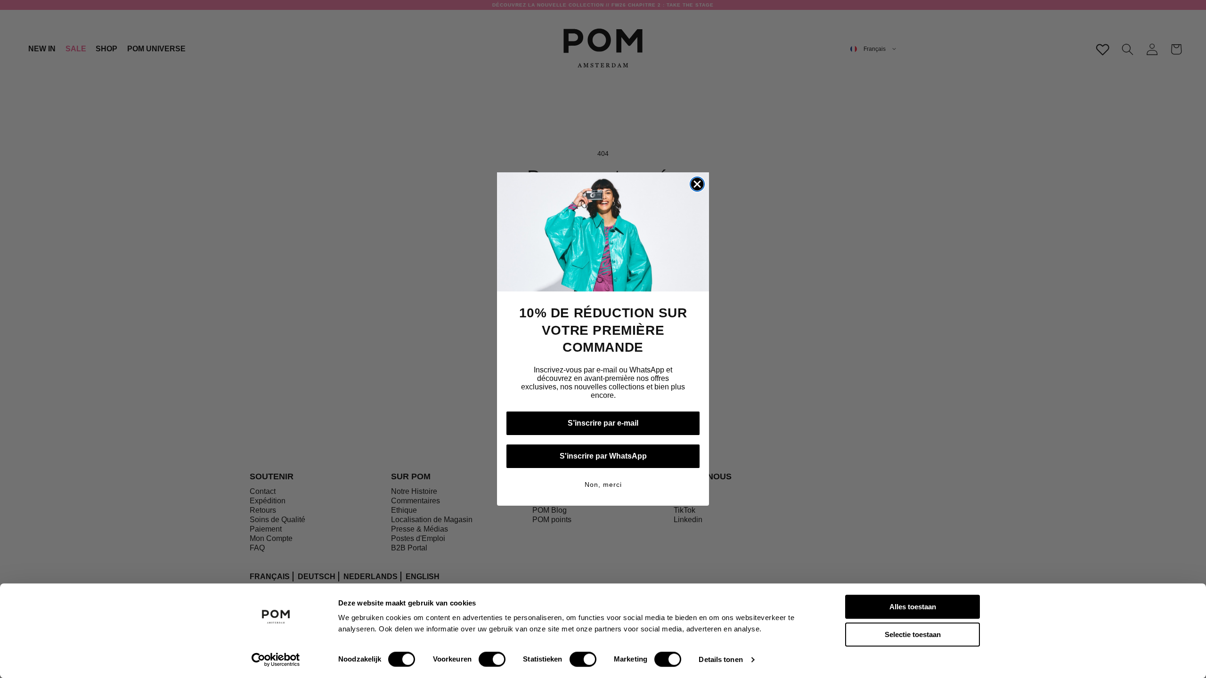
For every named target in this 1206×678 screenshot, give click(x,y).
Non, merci (603, 484)
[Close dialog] (697, 184)
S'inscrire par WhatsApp (603, 456)
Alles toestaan (912, 607)
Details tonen (720, 659)
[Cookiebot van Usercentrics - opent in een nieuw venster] (276, 660)
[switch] (492, 659)
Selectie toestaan (913, 634)
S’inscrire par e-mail (603, 423)
